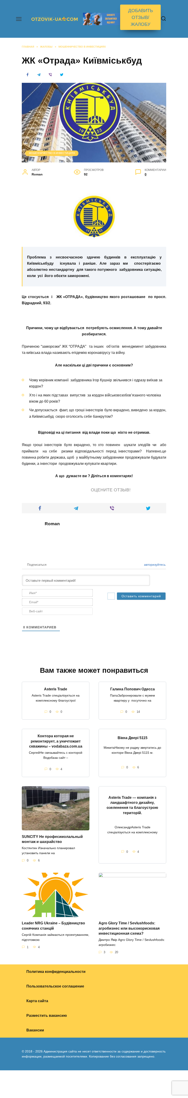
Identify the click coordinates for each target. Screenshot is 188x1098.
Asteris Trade (55, 689)
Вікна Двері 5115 (132, 738)
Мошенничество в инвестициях (52, 153)
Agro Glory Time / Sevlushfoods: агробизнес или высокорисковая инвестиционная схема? (129, 928)
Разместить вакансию (46, 1015)
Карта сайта (37, 1001)
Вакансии (35, 1030)
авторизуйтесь (154, 564)
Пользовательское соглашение (55, 986)
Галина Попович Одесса (132, 689)
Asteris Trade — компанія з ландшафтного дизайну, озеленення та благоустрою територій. (132, 805)
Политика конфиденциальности (56, 972)
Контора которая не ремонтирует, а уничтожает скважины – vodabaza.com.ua (55, 741)
